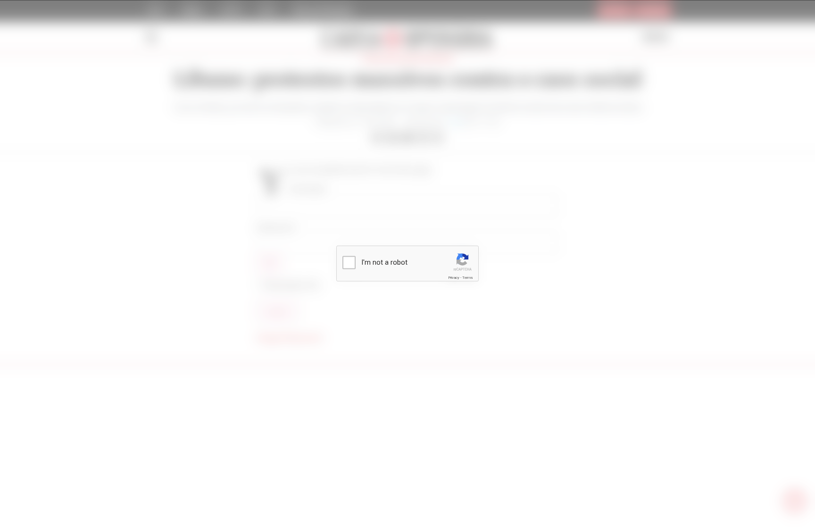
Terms (467, 278)
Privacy (453, 278)
